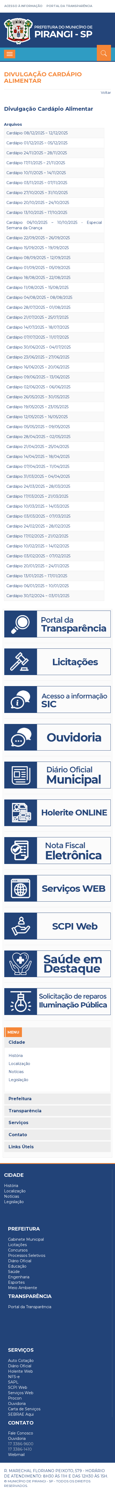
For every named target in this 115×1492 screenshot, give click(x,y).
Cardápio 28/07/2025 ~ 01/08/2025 (38, 307)
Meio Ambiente (22, 1287)
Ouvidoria (17, 1403)
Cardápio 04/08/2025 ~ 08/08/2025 (39, 297)
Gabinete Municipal (26, 1239)
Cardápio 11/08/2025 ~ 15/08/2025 (37, 287)
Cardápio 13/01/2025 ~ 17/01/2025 (36, 575)
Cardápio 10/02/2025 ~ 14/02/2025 (37, 546)
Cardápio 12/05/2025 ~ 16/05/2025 (37, 416)
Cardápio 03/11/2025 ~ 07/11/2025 (36, 182)
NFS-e (14, 1376)
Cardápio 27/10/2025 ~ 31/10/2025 (37, 192)
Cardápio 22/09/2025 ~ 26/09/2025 (38, 237)
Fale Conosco (20, 1433)
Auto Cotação (21, 1360)
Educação (17, 1266)
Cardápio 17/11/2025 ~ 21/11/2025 (35, 162)
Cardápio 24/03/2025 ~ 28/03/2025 (38, 486)
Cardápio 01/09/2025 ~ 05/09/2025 (38, 267)
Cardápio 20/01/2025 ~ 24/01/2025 (37, 566)
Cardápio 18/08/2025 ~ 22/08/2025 (38, 277)
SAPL (13, 1382)
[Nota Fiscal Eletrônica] (57, 850)
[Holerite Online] (57, 812)
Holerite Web (20, 1371)
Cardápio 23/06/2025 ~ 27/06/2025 (37, 357)
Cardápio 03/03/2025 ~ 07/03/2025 (38, 516)
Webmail (16, 1454)
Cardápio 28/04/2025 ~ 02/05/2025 (38, 436)
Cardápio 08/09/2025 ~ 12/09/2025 (38, 257)
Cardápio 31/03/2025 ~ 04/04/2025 (38, 476)
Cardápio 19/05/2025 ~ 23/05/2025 (37, 406)
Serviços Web (20, 1392)
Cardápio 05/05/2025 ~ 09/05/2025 (38, 426)
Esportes (16, 1282)
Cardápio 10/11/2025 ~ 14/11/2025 (36, 172)
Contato (18, 1134)
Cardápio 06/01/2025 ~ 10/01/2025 (37, 585)
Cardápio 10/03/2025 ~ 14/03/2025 (37, 506)
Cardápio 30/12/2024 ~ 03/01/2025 (37, 595)
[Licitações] (57, 661)
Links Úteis (21, 1147)
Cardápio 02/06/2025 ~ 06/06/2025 (38, 387)
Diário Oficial (19, 1260)
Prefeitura (20, 1098)
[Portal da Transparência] (57, 624)
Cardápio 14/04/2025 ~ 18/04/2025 (38, 456)
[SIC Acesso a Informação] (57, 699)
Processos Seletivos (26, 1255)
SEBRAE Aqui (21, 1414)
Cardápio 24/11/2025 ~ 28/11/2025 (36, 152)
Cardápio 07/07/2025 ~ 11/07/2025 (37, 337)
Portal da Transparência (69, 6)
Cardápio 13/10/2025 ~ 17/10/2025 (36, 212)
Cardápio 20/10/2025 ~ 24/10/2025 (37, 202)
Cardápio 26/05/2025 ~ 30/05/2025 (37, 396)
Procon (15, 1398)
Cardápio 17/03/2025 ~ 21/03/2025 (37, 496)
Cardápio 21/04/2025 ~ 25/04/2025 (37, 446)
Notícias (16, 1071)
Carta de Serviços (24, 1409)
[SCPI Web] (57, 926)
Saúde (14, 1271)
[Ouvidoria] (57, 737)
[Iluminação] (57, 964)
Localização (19, 1063)
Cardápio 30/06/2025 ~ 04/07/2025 (38, 347)
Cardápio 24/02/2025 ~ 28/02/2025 (38, 526)
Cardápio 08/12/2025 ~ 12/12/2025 (37, 133)
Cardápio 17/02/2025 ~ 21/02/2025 (37, 536)
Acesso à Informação (23, 6)
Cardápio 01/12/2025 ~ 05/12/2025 (36, 143)
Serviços (18, 1122)
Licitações (17, 1244)
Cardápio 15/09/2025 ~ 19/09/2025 (37, 247)
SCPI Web (17, 1387)
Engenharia (18, 1277)
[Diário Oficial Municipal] (57, 775)
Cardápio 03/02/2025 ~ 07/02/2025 (38, 556)
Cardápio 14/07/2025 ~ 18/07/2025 (37, 327)
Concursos (18, 1250)
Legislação (18, 1079)
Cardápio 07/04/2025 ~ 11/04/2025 (37, 466)
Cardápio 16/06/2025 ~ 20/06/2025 (37, 367)
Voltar (106, 92)
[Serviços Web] (57, 888)
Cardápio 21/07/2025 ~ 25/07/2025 (37, 317)
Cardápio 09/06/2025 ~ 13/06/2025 (38, 377)
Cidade (17, 1042)
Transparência (25, 1111)
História (16, 1055)
